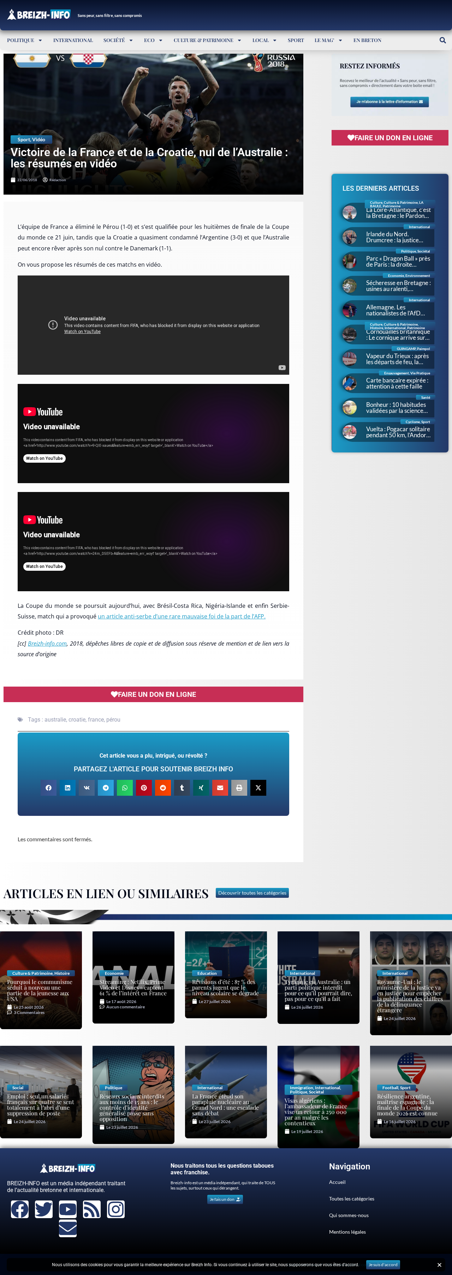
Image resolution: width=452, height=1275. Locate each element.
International (73, 40)
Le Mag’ (324, 40)
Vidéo (38, 139)
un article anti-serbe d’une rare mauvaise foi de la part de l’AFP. (182, 616)
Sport (296, 40)
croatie (77, 719)
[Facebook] (20, 1209)
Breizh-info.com (47, 643)
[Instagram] (116, 1209)
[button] (442, 40)
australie (55, 719)
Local (260, 40)
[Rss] (92, 1209)
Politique (20, 40)
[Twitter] (44, 1209)
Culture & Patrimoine (203, 40)
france (96, 719)
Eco (149, 40)
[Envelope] (68, 1228)
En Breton (367, 40)
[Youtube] (68, 1209)
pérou (113, 719)
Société (114, 40)
